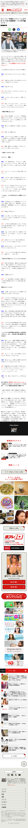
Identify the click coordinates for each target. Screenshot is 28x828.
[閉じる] (26, 4)
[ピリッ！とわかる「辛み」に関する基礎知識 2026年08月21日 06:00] (21, 517)
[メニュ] (25, 10)
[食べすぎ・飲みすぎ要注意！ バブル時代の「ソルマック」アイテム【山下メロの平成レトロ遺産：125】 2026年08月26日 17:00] (7, 503)
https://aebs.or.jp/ (11, 785)
